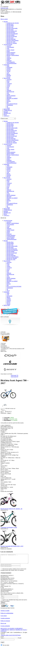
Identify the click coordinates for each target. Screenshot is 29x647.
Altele (8, 66)
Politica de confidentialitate (7, 613)
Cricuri (8, 56)
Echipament (6, 64)
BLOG (5, 114)
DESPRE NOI (7, 113)
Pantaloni (9, 75)
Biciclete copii (10, 27)
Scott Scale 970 (14, 376)
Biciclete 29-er (10, 24)
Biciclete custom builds (12, 28)
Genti (8, 48)
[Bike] (10, 3)
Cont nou (3, 8)
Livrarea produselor (5, 626)
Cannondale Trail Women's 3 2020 (9, 527)
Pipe (8, 102)
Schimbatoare (10, 105)
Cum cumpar (4, 615)
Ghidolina (9, 58)
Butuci (8, 80)
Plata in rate (3, 623)
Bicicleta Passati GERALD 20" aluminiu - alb (11, 508)
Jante (8, 93)
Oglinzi (8, 59)
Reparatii (6, 111)
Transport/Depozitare (11, 63)
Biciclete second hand (12, 36)
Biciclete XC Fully (11, 41)
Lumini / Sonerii (10, 49)
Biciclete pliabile (10, 35)
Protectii (8, 70)
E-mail (2, 598)
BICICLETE (4, 628)
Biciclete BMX (10, 25)
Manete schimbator (11, 95)
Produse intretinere (11, 52)
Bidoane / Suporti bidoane (13, 55)
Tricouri (8, 71)
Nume (2, 596)
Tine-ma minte (5, 645)
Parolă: (19, 638)
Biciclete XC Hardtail (12, 43)
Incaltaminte (9, 67)
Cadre (8, 82)
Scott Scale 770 (14, 375)
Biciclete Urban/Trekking (12, 40)
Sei (7, 106)
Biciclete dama (10, 29)
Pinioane (9, 101)
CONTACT (6, 115)
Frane (8, 87)
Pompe (8, 51)
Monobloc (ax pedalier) (12, 98)
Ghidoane (9, 90)
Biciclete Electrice (11, 32)
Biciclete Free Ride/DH (12, 33)
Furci (8, 89)
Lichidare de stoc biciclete (13, 23)
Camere (8, 85)
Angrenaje (9, 79)
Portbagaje (9, 60)
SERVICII (12, 629)
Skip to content (4, 19)
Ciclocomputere (10, 47)
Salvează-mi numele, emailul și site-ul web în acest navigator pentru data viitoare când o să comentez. (13, 569)
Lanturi (8, 94)
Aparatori (9, 45)
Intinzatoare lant (10, 91)
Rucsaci (8, 76)
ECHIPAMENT (18, 628)
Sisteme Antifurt (10, 54)
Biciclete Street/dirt (11, 39)
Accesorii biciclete (8, 44)
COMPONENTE (8, 110)
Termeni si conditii (5, 610)
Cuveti (8, 86)
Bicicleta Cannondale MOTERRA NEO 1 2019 (12, 546)
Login (6, 8)
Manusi (8, 74)
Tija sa (8, 107)
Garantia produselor (5, 618)
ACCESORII (11, 628)
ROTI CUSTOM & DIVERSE (14, 286)
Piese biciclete (7, 78)
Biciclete (6, 21)
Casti (8, 72)
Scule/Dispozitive (11, 62)
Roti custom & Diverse (12, 103)
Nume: (2, 638)
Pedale (8, 99)
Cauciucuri (9, 83)
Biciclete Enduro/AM (12, 31)
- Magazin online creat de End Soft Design (11, 635)
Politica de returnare (5, 620)
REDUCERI (7, 109)
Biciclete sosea (10, 37)
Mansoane (9, 97)
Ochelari (9, 68)
